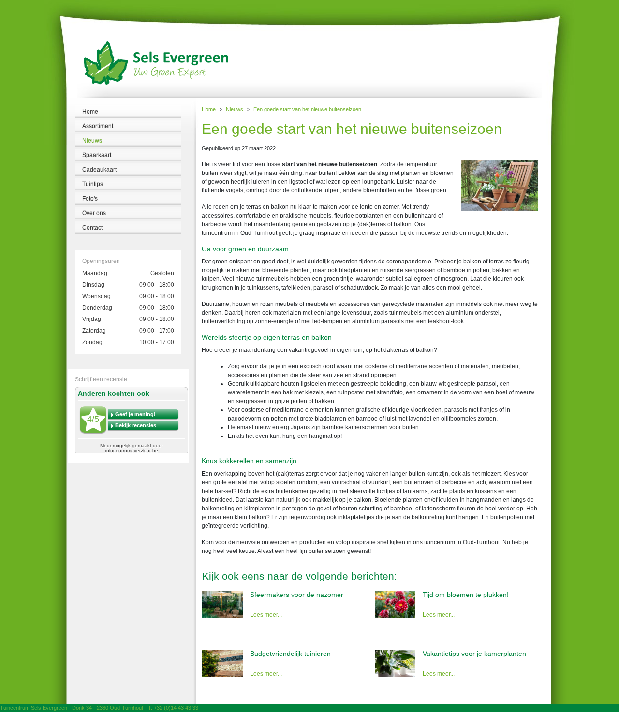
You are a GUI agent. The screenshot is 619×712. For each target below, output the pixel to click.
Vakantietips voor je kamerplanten (474, 653)
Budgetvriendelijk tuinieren (290, 653)
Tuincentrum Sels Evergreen (33, 708)
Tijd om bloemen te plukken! (466, 594)
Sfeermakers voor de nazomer (296, 594)
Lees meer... (266, 614)
